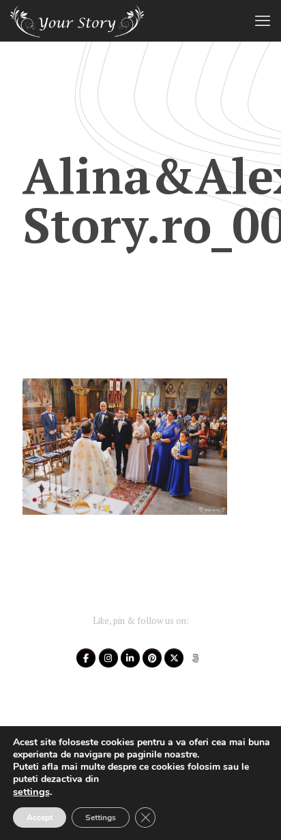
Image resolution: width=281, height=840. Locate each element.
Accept (40, 817)
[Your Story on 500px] (196, 658)
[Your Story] (77, 20)
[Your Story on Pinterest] (152, 658)
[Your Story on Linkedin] (130, 658)
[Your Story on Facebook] (85, 658)
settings (31, 791)
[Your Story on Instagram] (108, 658)
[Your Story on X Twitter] (173, 658)
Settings (100, 817)
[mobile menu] (262, 20)
